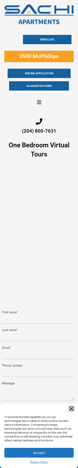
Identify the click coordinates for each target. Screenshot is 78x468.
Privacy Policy (39, 462)
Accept (39, 452)
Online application (39, 73)
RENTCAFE (47, 39)
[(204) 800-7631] (39, 121)
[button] (71, 408)
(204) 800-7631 (39, 131)
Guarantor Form (39, 86)
